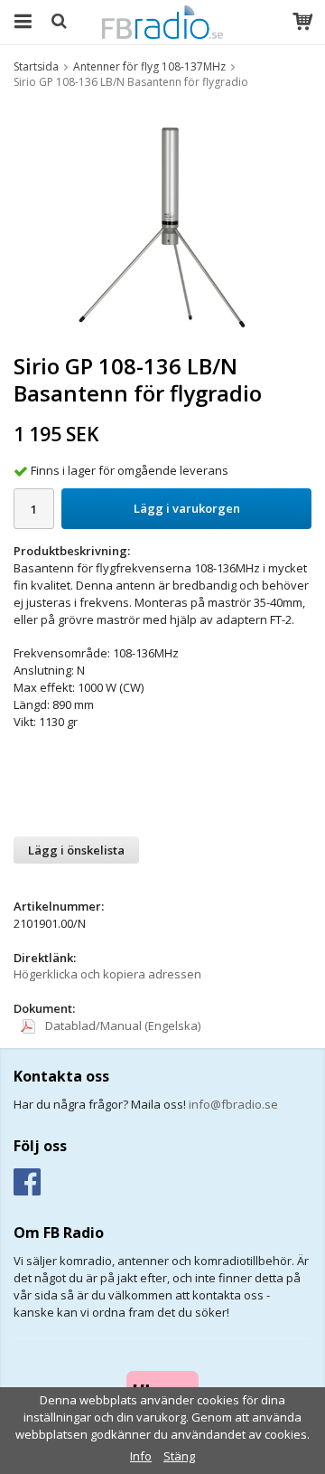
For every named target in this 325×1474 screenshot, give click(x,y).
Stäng (179, 1456)
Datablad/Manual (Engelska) (121, 1025)
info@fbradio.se (233, 1104)
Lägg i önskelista (76, 850)
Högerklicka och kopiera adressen (107, 974)
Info (141, 1456)
